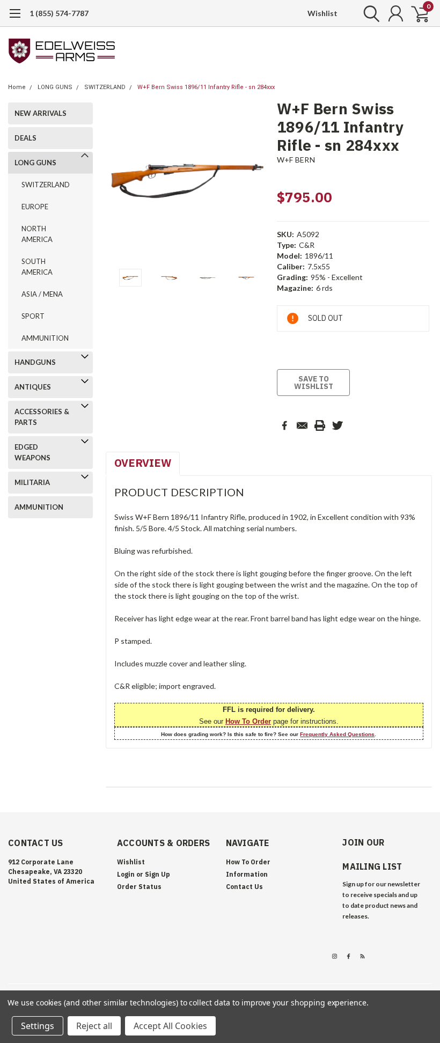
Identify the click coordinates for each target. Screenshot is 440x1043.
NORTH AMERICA (37, 234)
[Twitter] (337, 425)
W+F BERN (296, 159)
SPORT (33, 316)
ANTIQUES (32, 387)
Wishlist (322, 13)
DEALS (25, 138)
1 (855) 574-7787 (59, 13)
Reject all (94, 1026)
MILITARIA (32, 482)
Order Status (139, 887)
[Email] (302, 425)
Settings (37, 1026)
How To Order (248, 721)
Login (126, 874)
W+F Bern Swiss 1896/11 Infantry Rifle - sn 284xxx (206, 87)
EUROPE (34, 206)
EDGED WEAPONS (32, 452)
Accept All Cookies (170, 1026)
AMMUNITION (45, 338)
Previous (119, 181)
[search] (369, 13)
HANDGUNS (35, 362)
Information (247, 874)
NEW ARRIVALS (40, 113)
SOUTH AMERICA (37, 266)
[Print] (319, 425)
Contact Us (244, 887)
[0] (416, 13)
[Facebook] (284, 425)
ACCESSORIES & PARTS (41, 417)
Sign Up (157, 874)
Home (17, 87)
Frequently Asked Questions (337, 734)
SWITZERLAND (105, 87)
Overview (142, 463)
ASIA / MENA (42, 294)
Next (255, 181)
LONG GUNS (55, 87)
